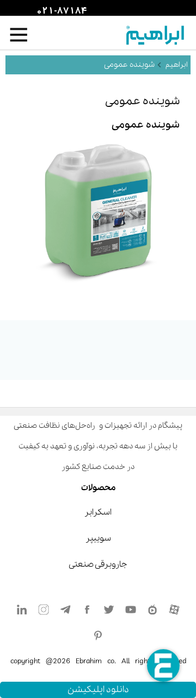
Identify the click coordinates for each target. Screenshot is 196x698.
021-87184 (60, 11)
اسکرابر (98, 512)
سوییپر (98, 538)
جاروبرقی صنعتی (98, 564)
